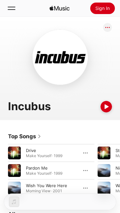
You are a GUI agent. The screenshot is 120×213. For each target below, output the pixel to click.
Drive (31, 150)
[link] (24, 136)
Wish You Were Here (46, 185)
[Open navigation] (11, 8)
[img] (59, 8)
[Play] (106, 106)
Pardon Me (37, 168)
